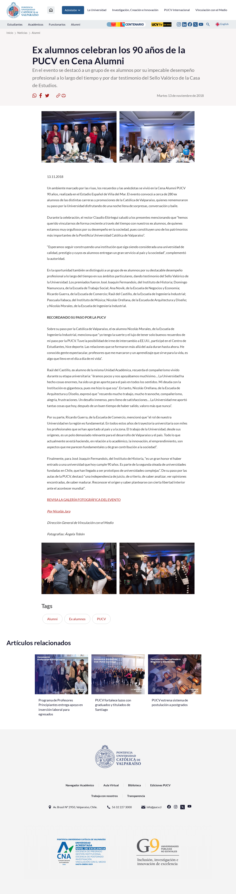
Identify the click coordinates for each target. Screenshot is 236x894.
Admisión (71, 10)
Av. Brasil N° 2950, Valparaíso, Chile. (75, 807)
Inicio (9, 32)
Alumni (75, 24)
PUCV (101, 619)
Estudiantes (14, 24)
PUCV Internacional (177, 10)
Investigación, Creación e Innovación (135, 10)
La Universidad (96, 10)
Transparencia (136, 796)
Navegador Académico (80, 785)
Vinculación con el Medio (211, 10)
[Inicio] (51, 10)
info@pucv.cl (154, 807)
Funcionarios (57, 24)
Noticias (22, 32)
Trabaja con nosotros (104, 796)
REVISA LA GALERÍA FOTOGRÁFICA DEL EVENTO (84, 500)
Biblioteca (134, 785)
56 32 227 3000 (122, 807)
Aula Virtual (111, 785)
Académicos (35, 24)
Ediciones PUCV (160, 785)
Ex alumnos (77, 619)
